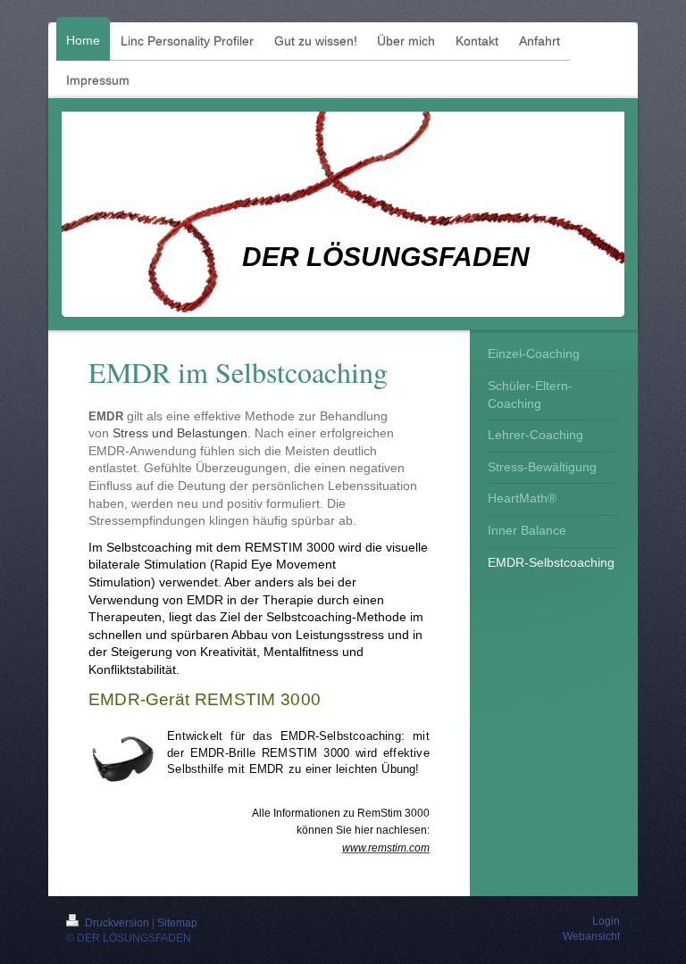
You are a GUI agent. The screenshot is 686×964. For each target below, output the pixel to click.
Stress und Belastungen (180, 433)
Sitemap (177, 923)
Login (606, 921)
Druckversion (117, 923)
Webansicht (591, 936)
